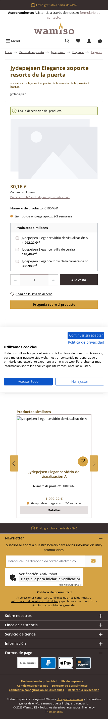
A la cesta (78, 280)
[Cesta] (99, 41)
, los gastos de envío (70, 699)
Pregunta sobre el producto (54, 304)
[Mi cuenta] (89, 41)
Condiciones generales (32, 685)
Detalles (54, 510)
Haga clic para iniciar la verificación (50, 579)
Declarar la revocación (83, 690)
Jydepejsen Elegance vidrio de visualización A (55, 237)
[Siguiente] (94, 463)
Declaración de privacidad (39, 681)
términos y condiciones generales (54, 605)
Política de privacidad (86, 342)
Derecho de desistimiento (70, 685)
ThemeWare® (54, 711)
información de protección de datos (34, 601)
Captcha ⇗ (70, 584)
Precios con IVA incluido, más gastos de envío (40, 197)
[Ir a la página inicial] (54, 28)
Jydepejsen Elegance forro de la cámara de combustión (60, 261)
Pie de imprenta (72, 681)
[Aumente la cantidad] (53, 279)
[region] (54, 143)
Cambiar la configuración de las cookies (36, 690)
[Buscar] (67, 41)
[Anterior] (14, 463)
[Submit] (93, 561)
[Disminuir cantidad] (15, 279)
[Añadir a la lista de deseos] (83, 461)
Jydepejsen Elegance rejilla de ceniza (48, 249)
